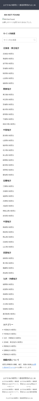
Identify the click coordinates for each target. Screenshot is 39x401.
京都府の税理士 (8, 191)
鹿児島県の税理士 (9, 314)
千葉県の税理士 (8, 119)
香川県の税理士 (8, 263)
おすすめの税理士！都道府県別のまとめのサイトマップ (10, 392)
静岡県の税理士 (8, 160)
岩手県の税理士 (8, 63)
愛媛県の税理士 (8, 268)
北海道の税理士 (8, 54)
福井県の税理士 (8, 145)
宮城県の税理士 (8, 68)
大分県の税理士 (8, 304)
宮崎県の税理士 (8, 309)
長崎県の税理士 (8, 294)
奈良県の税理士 (8, 216)
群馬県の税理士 (8, 114)
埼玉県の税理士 (8, 99)
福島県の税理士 (8, 83)
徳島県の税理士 (8, 258)
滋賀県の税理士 (8, 196)
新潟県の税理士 (8, 135)
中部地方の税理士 (10, 334)
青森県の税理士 (8, 59)
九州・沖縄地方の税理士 (12, 338)
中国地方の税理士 (10, 330)
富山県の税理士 (8, 155)
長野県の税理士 (8, 170)
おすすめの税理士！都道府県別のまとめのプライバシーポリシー (10, 384)
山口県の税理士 (8, 247)
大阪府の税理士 (8, 206)
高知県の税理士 (8, 273)
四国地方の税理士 (10, 346)
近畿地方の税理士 (10, 350)
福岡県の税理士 (8, 284)
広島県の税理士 (8, 242)
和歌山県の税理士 (9, 211)
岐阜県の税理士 (8, 165)
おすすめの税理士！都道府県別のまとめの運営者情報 (28, 391)
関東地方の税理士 (10, 354)
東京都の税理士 (8, 94)
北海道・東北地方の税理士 (13, 342)
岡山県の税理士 (8, 237)
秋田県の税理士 (8, 73)
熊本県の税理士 (8, 299)
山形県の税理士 (8, 78)
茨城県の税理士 (8, 104)
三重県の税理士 (8, 186)
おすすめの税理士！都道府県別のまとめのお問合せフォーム (28, 384)
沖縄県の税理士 (8, 319)
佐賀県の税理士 (8, 289)
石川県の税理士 (8, 150)
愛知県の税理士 (8, 175)
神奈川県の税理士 (9, 124)
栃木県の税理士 (8, 109)
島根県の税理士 (8, 227)
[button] (34, 40)
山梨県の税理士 (8, 140)
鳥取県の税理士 (8, 232)
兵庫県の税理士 (8, 201)
